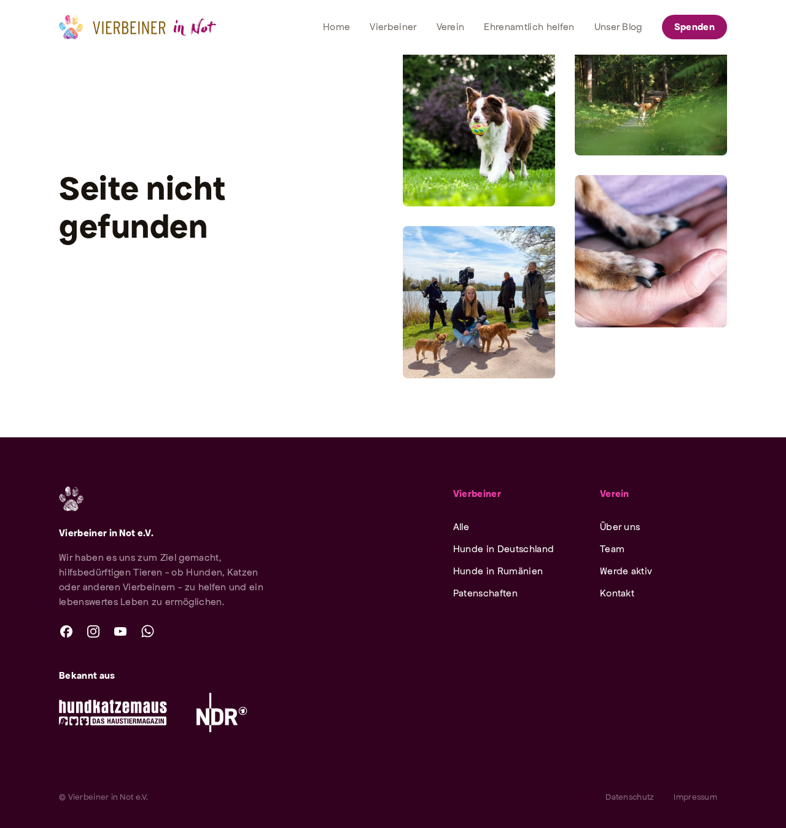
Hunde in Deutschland (503, 549)
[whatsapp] (147, 631)
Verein (614, 493)
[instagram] (93, 631)
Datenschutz (629, 797)
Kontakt (617, 593)
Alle (461, 526)
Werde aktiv (626, 571)
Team (612, 549)
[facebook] (66, 631)
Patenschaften (485, 593)
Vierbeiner (477, 493)
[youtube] (120, 631)
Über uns (620, 526)
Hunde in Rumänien (498, 571)
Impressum (695, 797)
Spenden (694, 26)
